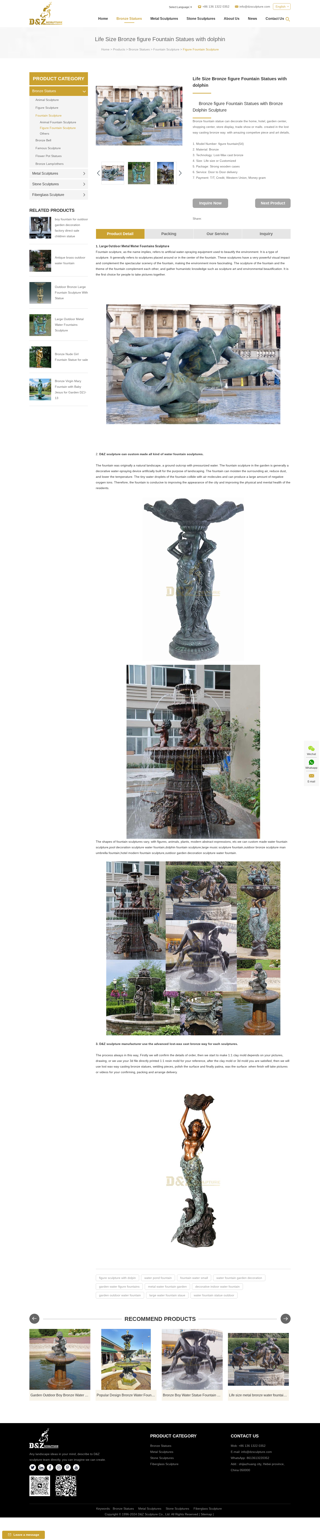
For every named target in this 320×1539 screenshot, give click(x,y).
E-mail (311, 781)
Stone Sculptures (201, 18)
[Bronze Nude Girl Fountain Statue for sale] (40, 357)
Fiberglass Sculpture (48, 195)
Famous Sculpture (48, 148)
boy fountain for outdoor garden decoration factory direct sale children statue (71, 227)
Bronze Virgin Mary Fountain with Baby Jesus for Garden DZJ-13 (70, 389)
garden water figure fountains (119, 1286)
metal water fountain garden (167, 1286)
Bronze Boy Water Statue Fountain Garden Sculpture (193, 1395)
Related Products (51, 210)
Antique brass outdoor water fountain (70, 260)
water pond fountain (158, 1278)
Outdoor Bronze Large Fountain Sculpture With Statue (71, 292)
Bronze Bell (43, 140)
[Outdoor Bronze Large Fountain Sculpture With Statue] (40, 293)
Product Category (58, 78)
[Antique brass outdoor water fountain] (40, 261)
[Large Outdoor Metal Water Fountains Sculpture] (40, 325)
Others (44, 133)
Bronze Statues (129, 18)
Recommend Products (160, 1319)
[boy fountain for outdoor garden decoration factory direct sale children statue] (40, 228)
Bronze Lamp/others (49, 163)
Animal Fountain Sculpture (58, 122)
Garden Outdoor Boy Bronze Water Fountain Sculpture (60, 1395)
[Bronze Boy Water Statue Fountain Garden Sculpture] (192, 1359)
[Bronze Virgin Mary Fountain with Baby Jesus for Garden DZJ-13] (40, 389)
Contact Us (275, 18)
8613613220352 (258, 1458)
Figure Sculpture (46, 107)
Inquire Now (210, 203)
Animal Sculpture (47, 100)
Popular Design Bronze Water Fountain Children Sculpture (127, 1395)
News (252, 18)
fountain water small (194, 1278)
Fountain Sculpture (166, 49)
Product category (173, 1436)
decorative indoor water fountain (217, 1286)
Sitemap (206, 1514)
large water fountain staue (167, 1295)
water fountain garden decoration (239, 1278)
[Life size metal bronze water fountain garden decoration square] (258, 1359)
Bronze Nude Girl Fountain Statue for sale (71, 356)
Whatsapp (311, 767)
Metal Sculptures (164, 18)
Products (119, 49)
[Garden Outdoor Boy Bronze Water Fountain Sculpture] (59, 1359)
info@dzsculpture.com (254, 6)
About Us (231, 18)
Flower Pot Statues (48, 156)
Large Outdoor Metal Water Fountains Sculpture (69, 324)
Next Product (273, 203)
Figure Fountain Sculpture (201, 49)
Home (103, 18)
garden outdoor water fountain (120, 1295)
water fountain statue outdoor (214, 1295)
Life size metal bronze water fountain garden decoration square (259, 1395)
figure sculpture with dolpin (117, 1278)
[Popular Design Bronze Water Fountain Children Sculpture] (126, 1359)
